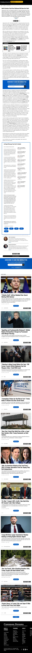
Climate (5, 635)
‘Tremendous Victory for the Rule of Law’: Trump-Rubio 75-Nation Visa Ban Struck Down (16, 399)
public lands (5, 581)
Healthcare (6, 640)
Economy (5, 636)
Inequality (15, 633)
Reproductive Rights (15, 637)
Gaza (14, 635)
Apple (8, 121)
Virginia (20, 38)
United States (22, 92)
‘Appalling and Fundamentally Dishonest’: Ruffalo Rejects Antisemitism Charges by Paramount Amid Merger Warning (16, 332)
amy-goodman (8, 5)
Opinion (4, 5)
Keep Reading (16, 374)
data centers (6, 443)
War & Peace (6, 645)
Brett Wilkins (3, 542)
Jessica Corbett (4, 577)
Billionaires (15, 640)
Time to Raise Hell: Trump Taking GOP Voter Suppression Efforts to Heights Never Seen (24, 48)
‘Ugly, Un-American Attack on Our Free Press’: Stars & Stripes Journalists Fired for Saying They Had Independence (16, 467)
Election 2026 (15, 641)
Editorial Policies (23, 635)
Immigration (15, 632)
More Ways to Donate (23, 640)
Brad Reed (3, 608)
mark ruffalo (6, 342)
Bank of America (12, 122)
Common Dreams (16, 18)
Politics (5, 641)
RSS (30, 635)
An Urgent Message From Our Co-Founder (12, 144)
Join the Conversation (16, 256)
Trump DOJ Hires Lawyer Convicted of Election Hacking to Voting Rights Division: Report (15, 536)
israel (5, 376)
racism (27, 96)
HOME (1, 5)
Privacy (10, 25)
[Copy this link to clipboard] (19, 254)
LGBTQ (24, 99)
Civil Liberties (9, 41)
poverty (24, 101)
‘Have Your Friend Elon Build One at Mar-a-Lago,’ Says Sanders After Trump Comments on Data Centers (16, 433)
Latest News (6, 632)
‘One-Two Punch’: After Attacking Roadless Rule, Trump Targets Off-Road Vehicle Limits (16, 569)
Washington (13, 38)
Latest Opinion (5, 634)
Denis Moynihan (12, 244)
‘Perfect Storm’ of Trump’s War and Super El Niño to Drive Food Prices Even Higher (16, 604)
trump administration (7, 546)
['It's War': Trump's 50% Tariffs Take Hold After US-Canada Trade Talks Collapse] (16, 490)
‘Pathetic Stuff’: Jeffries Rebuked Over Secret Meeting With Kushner (15, 296)
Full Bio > (9, 242)
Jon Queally (3, 338)
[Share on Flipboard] (16, 21)
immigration (5, 409)
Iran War (14, 638)
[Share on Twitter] (14, 21)
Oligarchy (15, 630)
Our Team (23, 632)
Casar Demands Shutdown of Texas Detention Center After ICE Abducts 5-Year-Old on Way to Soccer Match (11, 48)
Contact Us (23, 643)
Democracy (19, 54)
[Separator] (19, 21)
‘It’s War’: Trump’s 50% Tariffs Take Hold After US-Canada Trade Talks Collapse (15, 502)
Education (6, 638)
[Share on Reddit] (17, 21)
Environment (6, 639)
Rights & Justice (5, 643)
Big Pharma (15, 634)
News (2, 342)
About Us (24, 630)
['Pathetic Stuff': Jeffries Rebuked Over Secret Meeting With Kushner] (16, 284)
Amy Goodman (11, 237)
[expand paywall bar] (31, 0)
